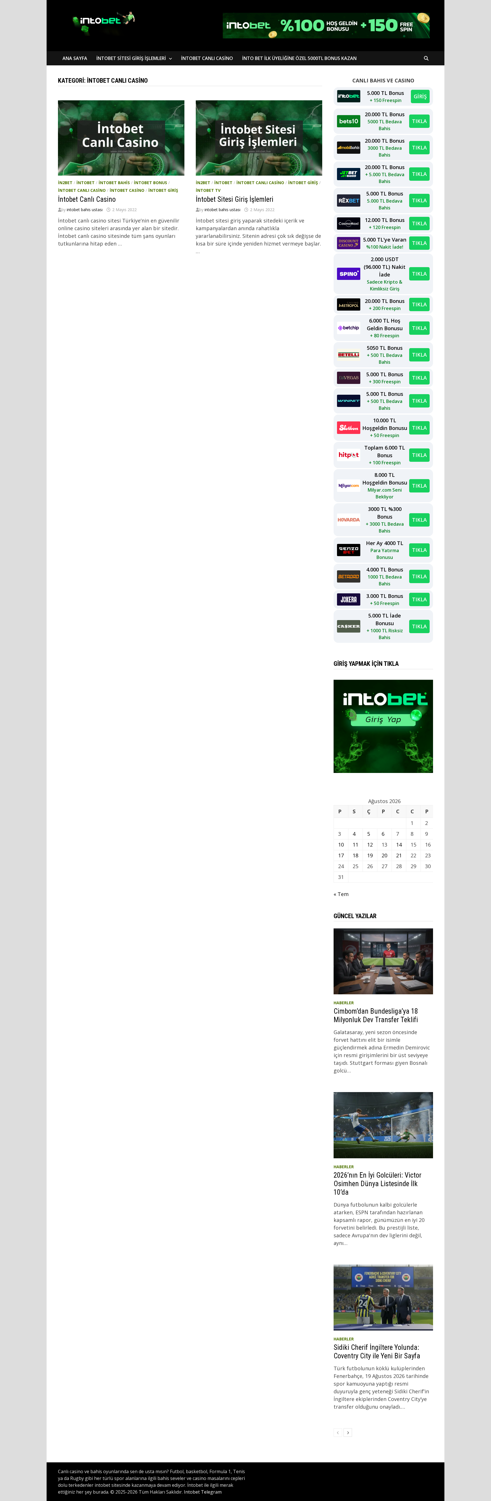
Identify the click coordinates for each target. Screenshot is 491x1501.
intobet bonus (150, 182)
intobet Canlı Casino (207, 58)
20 (384, 855)
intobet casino (127, 190)
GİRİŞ (420, 96)
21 (399, 855)
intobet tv (208, 190)
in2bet (65, 182)
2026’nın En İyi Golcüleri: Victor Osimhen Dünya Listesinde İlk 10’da (377, 1183)
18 (355, 855)
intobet (85, 182)
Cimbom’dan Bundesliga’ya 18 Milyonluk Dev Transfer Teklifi (376, 1015)
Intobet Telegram (203, 1492)
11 (355, 844)
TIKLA (419, 121)
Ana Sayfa (75, 58)
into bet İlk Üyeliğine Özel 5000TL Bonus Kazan (300, 58)
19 (370, 855)
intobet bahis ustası (85, 209)
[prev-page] (338, 1432)
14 (399, 844)
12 (370, 844)
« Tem (341, 894)
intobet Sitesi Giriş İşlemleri (131, 58)
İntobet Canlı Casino (87, 199)
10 (341, 844)
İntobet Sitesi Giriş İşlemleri (234, 199)
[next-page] (348, 1432)
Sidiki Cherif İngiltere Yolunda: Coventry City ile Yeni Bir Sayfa (377, 1351)
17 (341, 855)
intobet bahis (114, 182)
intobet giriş (163, 190)
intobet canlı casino (82, 190)
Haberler (344, 1002)
